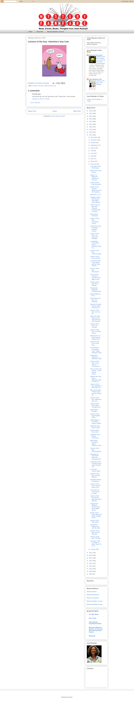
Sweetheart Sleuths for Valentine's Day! (96, 357)
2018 (91, 132)
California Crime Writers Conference (95, 436)
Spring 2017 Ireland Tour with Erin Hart (95, 526)
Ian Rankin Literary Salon (95, 470)
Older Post (77, 111)
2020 (91, 127)
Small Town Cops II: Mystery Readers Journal (95, 228)
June (92, 153)
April (92, 158)
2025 (91, 113)
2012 (91, 563)
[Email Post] (53, 83)
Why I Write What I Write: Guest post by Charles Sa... (95, 392)
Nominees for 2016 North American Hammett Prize (95, 456)
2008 (91, 574)
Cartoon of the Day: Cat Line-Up (95, 311)
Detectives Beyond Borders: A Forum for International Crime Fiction (96, 630)
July (92, 150)
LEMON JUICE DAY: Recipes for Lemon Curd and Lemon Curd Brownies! (100, 60)
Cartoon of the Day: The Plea (95, 537)
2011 (90, 566)
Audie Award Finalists (94, 410)
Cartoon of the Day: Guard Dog (94, 343)
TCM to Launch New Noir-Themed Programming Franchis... (95, 208)
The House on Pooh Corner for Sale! (95, 491)
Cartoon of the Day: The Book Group (95, 331)
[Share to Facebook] (62, 83)
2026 (91, 111)
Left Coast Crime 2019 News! (95, 167)
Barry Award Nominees (94, 214)
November (94, 140)
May (92, 156)
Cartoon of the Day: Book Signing (94, 283)
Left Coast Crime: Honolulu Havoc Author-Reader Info (96, 464)
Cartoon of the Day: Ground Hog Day (95, 532)
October (93, 142)
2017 (91, 135)
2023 (91, 119)
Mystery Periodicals (93, 598)
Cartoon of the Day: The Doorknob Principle (94, 236)
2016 (91, 552)
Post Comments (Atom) (58, 116)
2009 (91, 571)
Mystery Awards (92, 591)
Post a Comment (35, 102)
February (94, 164)
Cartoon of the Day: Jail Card (95, 257)
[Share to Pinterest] (64, 83)
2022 (91, 121)
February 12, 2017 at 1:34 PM (40, 99)
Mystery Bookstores (93, 594)
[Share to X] (61, 83)
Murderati (92, 636)
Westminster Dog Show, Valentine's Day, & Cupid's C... (96, 379)
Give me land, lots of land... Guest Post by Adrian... (95, 371)
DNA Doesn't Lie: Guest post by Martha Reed (95, 337)
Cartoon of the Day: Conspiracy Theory (94, 221)
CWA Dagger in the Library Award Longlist (95, 421)
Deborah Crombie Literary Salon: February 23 (95, 305)
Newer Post (32, 111)
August (93, 148)
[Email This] (57, 83)
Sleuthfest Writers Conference (95, 480)
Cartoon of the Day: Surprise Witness (95, 475)
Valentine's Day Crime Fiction (95, 426)
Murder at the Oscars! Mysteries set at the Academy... (96, 189)
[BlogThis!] (59, 83)
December (94, 137)
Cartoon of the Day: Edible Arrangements (95, 405)
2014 (91, 558)
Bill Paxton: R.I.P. (95, 194)
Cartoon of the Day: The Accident (94, 325)
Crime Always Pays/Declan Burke (95, 622)
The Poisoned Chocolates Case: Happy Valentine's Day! (96, 350)
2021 (91, 124)
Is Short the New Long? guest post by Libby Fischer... (95, 263)
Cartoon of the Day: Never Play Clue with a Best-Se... (96, 498)
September (94, 145)
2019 (91, 129)
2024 (91, 116)
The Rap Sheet (94, 614)
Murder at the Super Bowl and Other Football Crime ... (96, 515)
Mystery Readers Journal (55, 31)
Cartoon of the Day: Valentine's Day (42, 85)
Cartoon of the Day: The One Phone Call (95, 485)
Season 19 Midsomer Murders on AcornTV (94, 177)
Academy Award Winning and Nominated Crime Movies (95, 199)
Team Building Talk (95, 79)
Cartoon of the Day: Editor (94, 431)
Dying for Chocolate (95, 55)
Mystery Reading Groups (94, 604)
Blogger (70, 697)
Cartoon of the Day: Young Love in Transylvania (95, 364)
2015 (91, 555)
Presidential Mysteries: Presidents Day (95, 289)
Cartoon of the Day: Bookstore (95, 183)
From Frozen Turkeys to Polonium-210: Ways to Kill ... (95, 277)
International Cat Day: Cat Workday (95, 299)
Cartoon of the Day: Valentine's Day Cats (96, 399)
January (93, 549)
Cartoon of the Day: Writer (94, 521)
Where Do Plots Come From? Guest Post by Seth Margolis (95, 318)
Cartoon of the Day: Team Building (100, 82)
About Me (40, 31)
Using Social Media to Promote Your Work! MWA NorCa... (95, 507)
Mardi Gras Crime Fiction (95, 171)
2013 (91, 560)
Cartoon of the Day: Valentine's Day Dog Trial (96, 385)
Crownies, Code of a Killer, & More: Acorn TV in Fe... (95, 543)
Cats (54, 85)
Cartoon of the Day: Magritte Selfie (95, 415)
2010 (91, 569)
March (93, 161)
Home (30, 31)
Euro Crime (92, 618)
